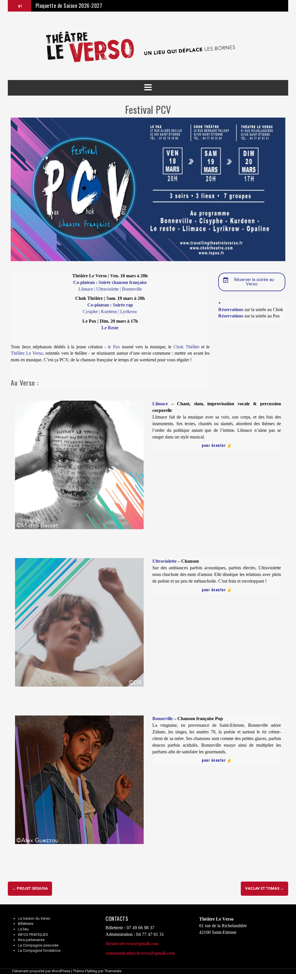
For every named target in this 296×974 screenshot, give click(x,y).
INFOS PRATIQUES (33, 934)
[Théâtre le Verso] (148, 45)
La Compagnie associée (38, 945)
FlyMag (91, 971)
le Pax (114, 346)
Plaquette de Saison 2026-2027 (69, 5)
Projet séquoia (30, 888)
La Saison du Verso (34, 918)
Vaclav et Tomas (264, 888)
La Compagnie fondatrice (39, 950)
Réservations (230, 309)
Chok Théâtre (186, 346)
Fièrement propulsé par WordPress (41, 971)
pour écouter (214, 445)
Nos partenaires (31, 940)
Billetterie (25, 923)
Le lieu (23, 929)
